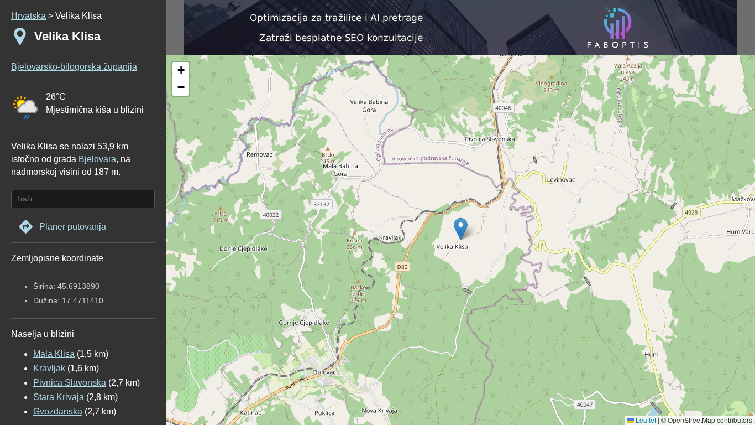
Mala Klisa (54, 354)
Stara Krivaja (58, 397)
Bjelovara (97, 159)
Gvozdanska (57, 411)
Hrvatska (28, 15)
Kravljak (49, 368)
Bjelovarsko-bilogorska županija (74, 66)
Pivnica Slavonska (69, 382)
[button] (180, 70)
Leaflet (645, 419)
